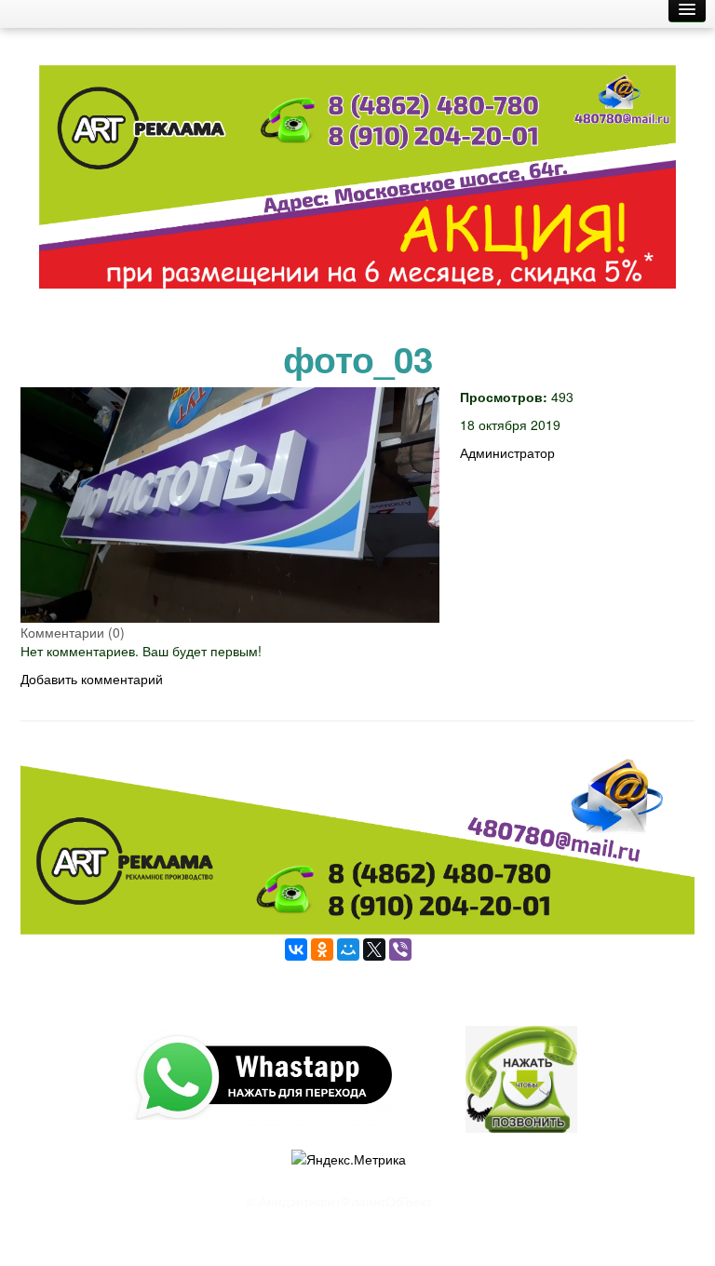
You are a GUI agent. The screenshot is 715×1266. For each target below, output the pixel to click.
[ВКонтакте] (296, 949)
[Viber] (400, 949)
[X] (374, 949)
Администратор (507, 452)
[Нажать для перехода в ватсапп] (357, 184)
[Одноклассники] (322, 949)
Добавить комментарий (91, 678)
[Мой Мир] (348, 949)
